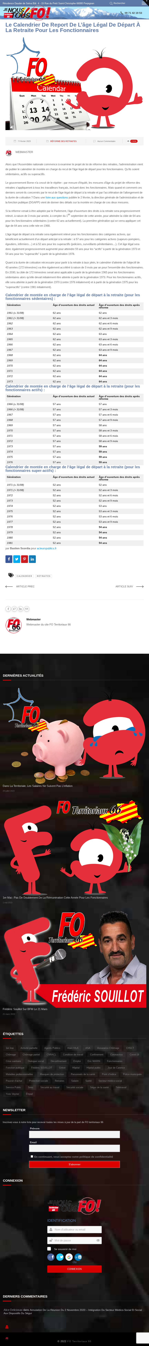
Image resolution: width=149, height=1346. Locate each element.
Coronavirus (116, 1054)
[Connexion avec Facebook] (51, 1256)
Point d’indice (109, 1074)
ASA (87, 1048)
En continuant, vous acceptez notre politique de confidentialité (73, 1156)
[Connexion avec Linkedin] (78, 1256)
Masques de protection (52, 1074)
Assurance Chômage (108, 1048)
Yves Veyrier (12, 1094)
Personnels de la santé (83, 1074)
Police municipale (132, 1074)
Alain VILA (72, 1048)
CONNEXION (74, 1269)
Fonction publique (15, 1067)
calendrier (24, 576)
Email (33, 1142)
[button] (118, 3)
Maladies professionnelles (19, 1074)
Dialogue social (36, 1061)
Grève (62, 1067)
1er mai (10, 1048)
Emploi (77, 1061)
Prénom (34, 1128)
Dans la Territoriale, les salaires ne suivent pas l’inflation (38, 785)
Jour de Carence (116, 1067)
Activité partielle (29, 1048)
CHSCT (130, 1048)
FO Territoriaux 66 (79, 1341)
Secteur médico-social (110, 1080)
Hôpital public (93, 1067)
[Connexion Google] (69, 1256)
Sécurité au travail (49, 1087)
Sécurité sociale (74, 1087)
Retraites (44, 576)
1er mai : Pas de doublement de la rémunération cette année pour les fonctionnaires (55, 897)
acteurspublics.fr (47, 548)
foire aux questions (57, 197)
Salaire (74, 1080)
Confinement (96, 1054)
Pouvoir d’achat (14, 1080)
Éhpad (29, 1094)
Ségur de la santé (99, 1087)
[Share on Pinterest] (24, 559)
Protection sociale (38, 1080)
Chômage (11, 1054)
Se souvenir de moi (65, 1249)
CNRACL (51, 1054)
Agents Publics (52, 1048)
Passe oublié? (55, 1276)
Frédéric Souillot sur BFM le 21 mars (25, 1009)
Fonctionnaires (114, 1061)
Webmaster (33, 619)
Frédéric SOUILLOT (41, 1067)
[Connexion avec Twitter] (60, 1256)
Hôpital (76, 1067)
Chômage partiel (31, 1054)
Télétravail (121, 1087)
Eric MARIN (94, 1061)
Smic (30, 1087)
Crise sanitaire (13, 1061)
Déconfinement (59, 1061)
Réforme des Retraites (63, 141)
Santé (88, 1080)
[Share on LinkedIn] (32, 559)
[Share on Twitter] (16, 559)
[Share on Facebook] (8, 559)
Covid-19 (134, 1054)
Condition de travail (73, 1054)
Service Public (13, 1087)
